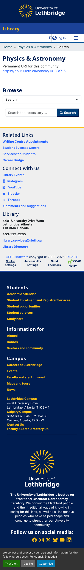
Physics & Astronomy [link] (35, 47)
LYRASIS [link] (71, 257)
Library (11, 28)
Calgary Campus (19, 411)
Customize (46, 563)
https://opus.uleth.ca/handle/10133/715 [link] (34, 71)
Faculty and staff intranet (26, 377)
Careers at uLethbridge (24, 365)
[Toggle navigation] (76, 38)
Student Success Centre (21, 147)
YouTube (14, 187)
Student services (20, 312)
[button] (51, 38)
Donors (12, 342)
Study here (15, 319)
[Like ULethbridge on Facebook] (34, 539)
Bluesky (13, 193)
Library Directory (15, 246)
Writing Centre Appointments (25, 141)
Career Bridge (13, 160)
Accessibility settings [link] (32, 263)
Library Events (13, 175)
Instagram (15, 181)
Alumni (12, 335)
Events (12, 371)
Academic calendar (21, 294)
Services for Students (19, 154)
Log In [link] (61, 38)
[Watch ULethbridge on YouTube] (62, 539)
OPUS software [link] (17, 257)
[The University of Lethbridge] (42, 468)
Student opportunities (24, 306)
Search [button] (69, 112)
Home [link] (7, 47)
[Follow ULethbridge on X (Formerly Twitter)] (48, 539)
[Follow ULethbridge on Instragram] (41, 539)
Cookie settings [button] (10, 263)
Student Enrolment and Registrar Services (38, 300)
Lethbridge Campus (22, 398)
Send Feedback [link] (54, 263)
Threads (13, 199)
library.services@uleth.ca (22, 240)
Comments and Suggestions (24, 206)
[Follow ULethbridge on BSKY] (55, 539)
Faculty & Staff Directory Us (27, 429)
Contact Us (15, 424)
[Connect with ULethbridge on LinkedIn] (68, 539)
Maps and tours (18, 383)
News (11, 389)
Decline (28, 563)
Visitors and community (25, 348)
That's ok (11, 563)
